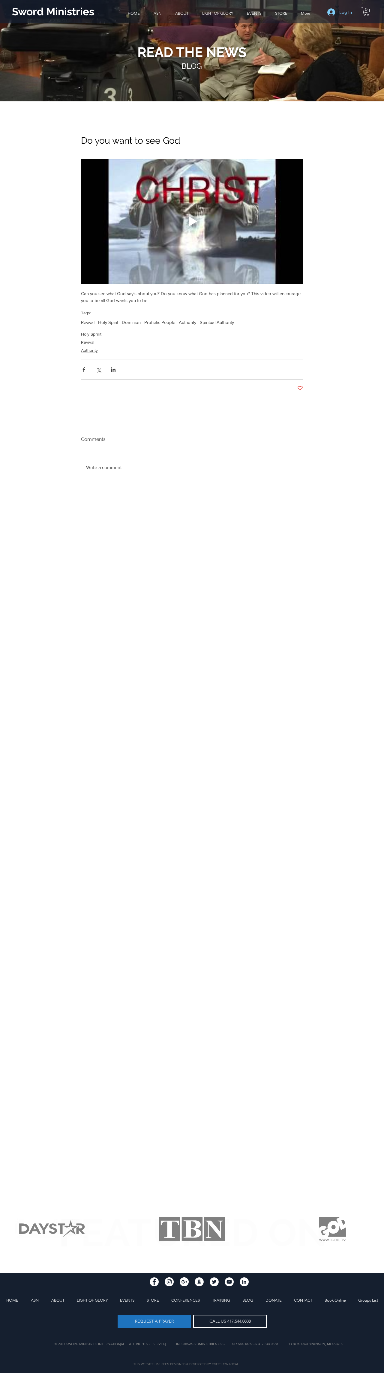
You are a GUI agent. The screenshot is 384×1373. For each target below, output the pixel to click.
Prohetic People (159, 322)
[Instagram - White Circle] (169, 1281)
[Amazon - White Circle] (199, 1281)
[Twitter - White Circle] (214, 1281)
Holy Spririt (91, 334)
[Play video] (192, 221)
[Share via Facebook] (84, 369)
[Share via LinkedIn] (113, 369)
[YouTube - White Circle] (229, 1281)
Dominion (131, 322)
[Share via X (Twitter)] (98, 369)
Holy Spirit (108, 322)
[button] (181, 13)
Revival (87, 322)
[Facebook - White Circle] (154, 1281)
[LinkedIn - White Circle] (244, 1281)
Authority (187, 322)
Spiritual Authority (217, 322)
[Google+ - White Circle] (184, 1281)
